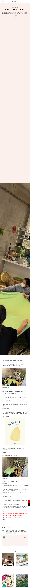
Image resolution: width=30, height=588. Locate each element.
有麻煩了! (11, 531)
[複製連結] (9, 358)
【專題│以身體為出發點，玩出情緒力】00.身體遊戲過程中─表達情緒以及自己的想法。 (14, 513)
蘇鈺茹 (16, 531)
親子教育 (22, 531)
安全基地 (16, 530)
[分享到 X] (8, 358)
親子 (18, 531)
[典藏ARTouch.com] (15, 1)
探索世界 (7, 531)
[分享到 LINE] (4, 358)
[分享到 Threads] (6, 358)
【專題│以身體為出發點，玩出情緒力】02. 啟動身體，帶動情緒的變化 (12, 517)
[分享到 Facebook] (2, 358)
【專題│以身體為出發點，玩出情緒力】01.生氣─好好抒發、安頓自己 (12, 515)
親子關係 (25, 531)
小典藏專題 (17, 7)
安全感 (19, 530)
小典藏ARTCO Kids (14, 7)
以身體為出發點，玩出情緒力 (10, 530)
